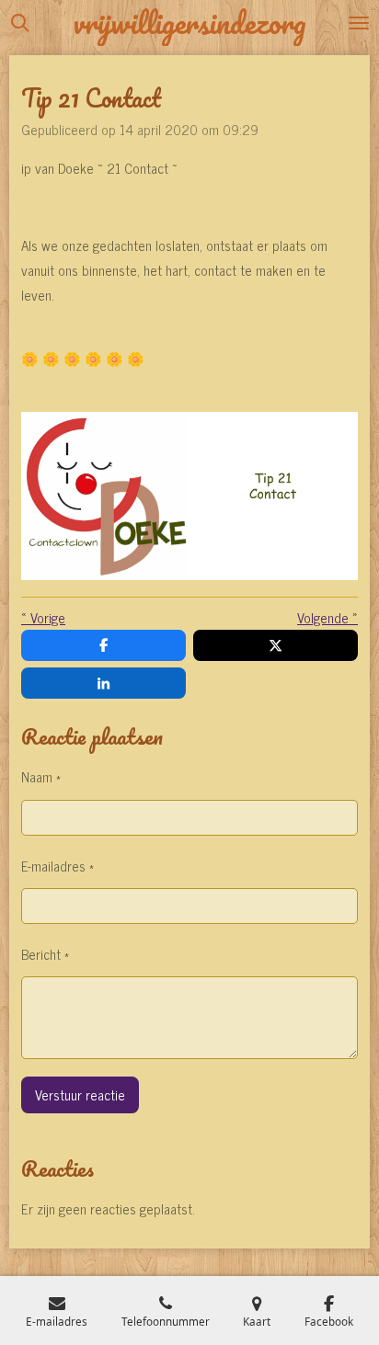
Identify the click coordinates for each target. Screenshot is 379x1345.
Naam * (41, 776)
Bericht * (45, 953)
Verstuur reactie (80, 1094)
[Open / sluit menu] (359, 23)
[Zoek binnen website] (20, 23)
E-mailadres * (57, 865)
